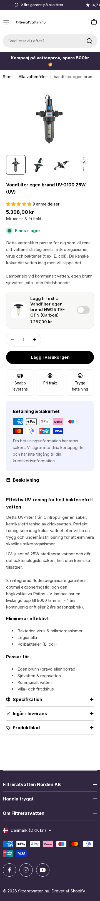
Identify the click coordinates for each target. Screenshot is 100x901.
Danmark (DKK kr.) (28, 830)
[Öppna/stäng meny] (6, 22)
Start (7, 76)
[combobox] (50, 41)
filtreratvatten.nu (33, 891)
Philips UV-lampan (50, 593)
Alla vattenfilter (33, 76)
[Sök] (89, 41)
